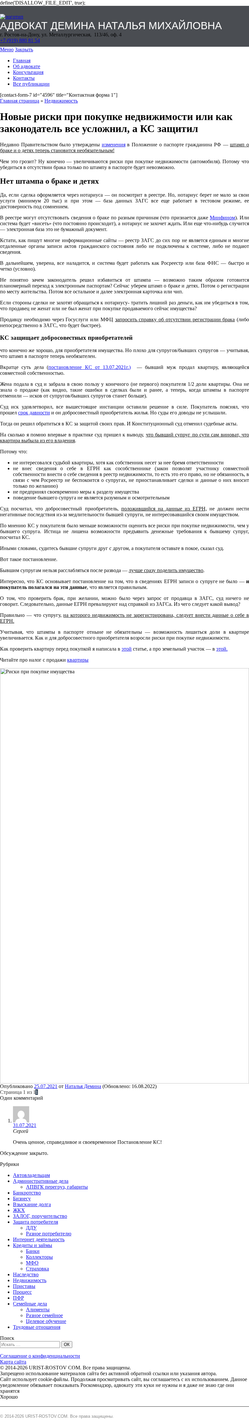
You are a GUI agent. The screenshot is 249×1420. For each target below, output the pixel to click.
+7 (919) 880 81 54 (20, 40)
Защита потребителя (35, 1222)
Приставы (24, 1286)
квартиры (78, 660)
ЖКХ (19, 1210)
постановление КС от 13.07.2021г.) (89, 367)
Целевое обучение (46, 1321)
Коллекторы (39, 1257)
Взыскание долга (32, 1204)
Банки (33, 1251)
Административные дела (40, 1181)
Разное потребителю (48, 1233)
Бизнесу (22, 1198)
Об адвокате (26, 66)
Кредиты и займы (32, 1245)
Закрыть (24, 49)
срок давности (34, 412)
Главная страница (19, 101)
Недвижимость (61, 101)
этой (127, 649)
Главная (21, 60)
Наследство (26, 1274)
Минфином (222, 217)
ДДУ (31, 1227)
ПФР (18, 1298)
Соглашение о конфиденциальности (40, 1356)
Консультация (28, 72)
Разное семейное (44, 1315)
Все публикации (31, 84)
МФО (32, 1263)
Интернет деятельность (39, 1239)
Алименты (38, 1309)
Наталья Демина (83, 1086)
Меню (7, 49)
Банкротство (27, 1192)
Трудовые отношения (36, 1327)
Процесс (22, 1292)
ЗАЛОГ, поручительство (40, 1216)
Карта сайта (13, 1362)
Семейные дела (30, 1303)
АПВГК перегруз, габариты (57, 1187)
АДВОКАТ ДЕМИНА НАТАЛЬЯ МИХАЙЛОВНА (111, 25)
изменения (113, 144)
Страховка (37, 1268)
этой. (222, 649)
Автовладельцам (31, 1175)
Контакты (24, 78)
